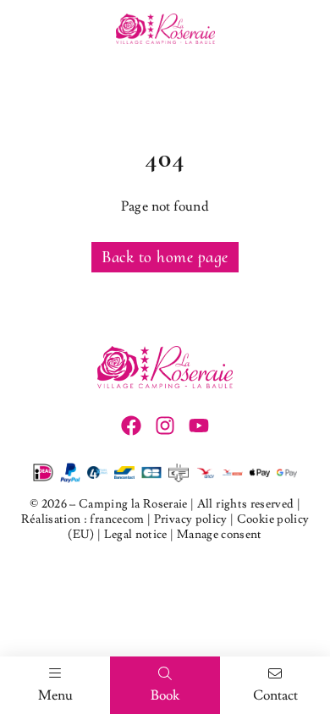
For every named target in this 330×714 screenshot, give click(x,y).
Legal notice (136, 534)
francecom (117, 519)
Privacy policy (191, 519)
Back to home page (165, 257)
